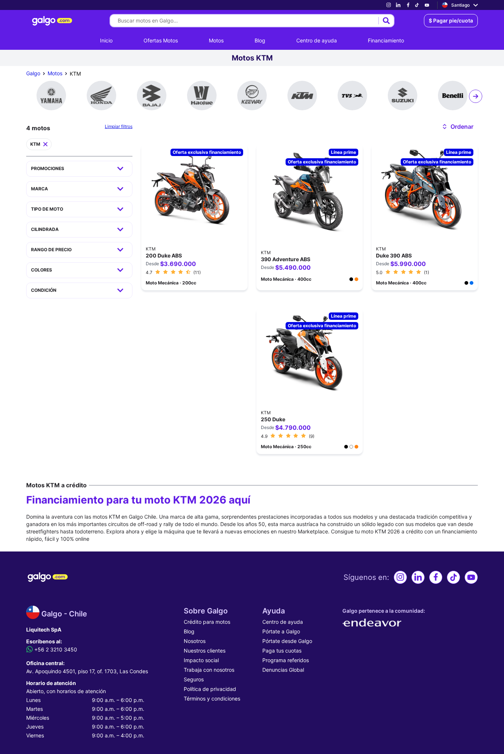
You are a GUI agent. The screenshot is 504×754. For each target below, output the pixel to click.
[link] (388, 5)
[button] (457, 126)
